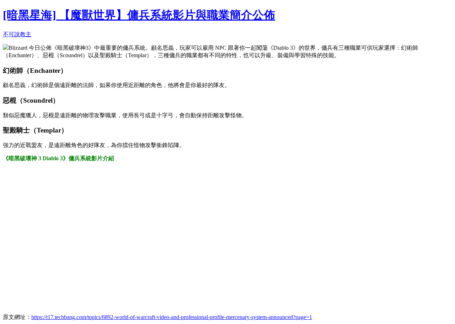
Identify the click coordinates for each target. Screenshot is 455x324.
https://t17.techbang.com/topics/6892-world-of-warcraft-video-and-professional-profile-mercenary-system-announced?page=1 (171, 317)
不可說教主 (17, 34)
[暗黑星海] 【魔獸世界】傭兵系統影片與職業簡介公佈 (139, 15)
